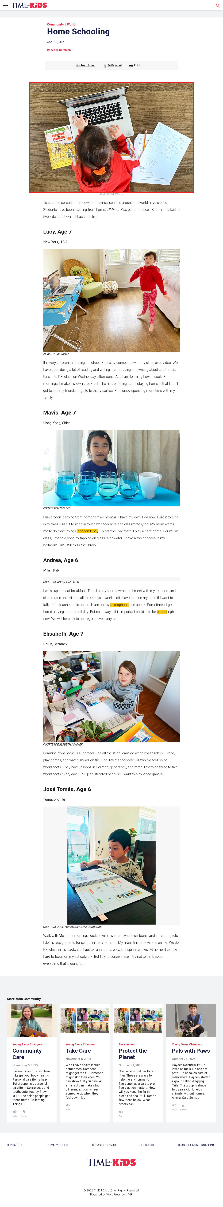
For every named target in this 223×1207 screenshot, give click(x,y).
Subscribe (147, 1145)
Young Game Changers (28, 1044)
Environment (127, 1044)
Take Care (78, 1050)
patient (162, 612)
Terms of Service (104, 1145)
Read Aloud (87, 65)
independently (87, 531)
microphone (119, 605)
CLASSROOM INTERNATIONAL (197, 1145)
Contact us (15, 1145)
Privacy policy (57, 1145)
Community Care (27, 1053)
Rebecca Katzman (59, 50)
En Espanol (114, 65)
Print (137, 65)
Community (55, 24)
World (71, 24)
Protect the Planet (133, 1053)
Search (218, 5)
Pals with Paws (191, 1050)
